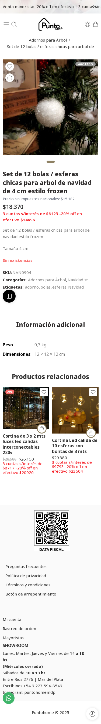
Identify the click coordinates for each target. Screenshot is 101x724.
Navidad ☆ (78, 279)
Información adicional (50, 325)
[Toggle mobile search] (14, 24)
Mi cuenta (12, 619)
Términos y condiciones (27, 584)
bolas (45, 287)
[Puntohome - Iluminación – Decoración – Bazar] (51, 24)
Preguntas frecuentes (26, 566)
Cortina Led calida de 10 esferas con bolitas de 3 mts (74, 445)
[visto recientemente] (92, 714)
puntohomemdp (39, 692)
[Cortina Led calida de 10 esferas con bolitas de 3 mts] (75, 410)
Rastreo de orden (19, 628)
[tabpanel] (50, 108)
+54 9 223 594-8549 (42, 685)
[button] (42, 429)
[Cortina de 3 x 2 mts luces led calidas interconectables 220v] (26, 408)
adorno (32, 287)
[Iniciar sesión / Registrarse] (87, 24)
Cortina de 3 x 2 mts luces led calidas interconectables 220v (24, 444)
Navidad (76, 287)
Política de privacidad (25, 575)
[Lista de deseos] (9, 66)
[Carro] (95, 24)
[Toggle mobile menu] (6, 24)
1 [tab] (50, 166)
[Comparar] (9, 77)
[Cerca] (95, 7)
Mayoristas (13, 637)
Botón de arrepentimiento (30, 594)
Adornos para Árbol (48, 40)
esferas (59, 287)
